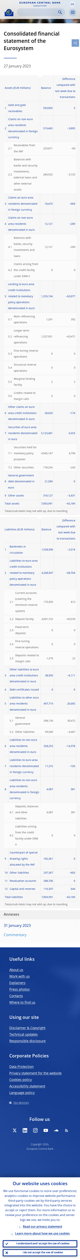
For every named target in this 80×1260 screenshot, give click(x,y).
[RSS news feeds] (66, 1130)
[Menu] (72, 12)
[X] (14, 1130)
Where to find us (22, 1002)
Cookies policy (20, 1080)
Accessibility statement (27, 1086)
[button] (72, 4)
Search (60, 12)
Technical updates (23, 1034)
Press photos (19, 989)
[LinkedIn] (24, 1130)
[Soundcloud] (56, 1130)
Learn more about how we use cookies (42, 1233)
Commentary (15, 935)
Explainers (17, 983)
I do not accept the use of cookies (43, 1252)
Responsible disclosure (27, 1041)
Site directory (21, 1103)
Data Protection (21, 1067)
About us (16, 970)
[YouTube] (45, 1130)
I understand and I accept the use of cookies (42, 1243)
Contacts (16, 996)
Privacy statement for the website (35, 1073)
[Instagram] (35, 1130)
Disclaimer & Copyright (27, 1028)
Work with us (19, 976)
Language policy (22, 1093)
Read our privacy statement (42, 1226)
